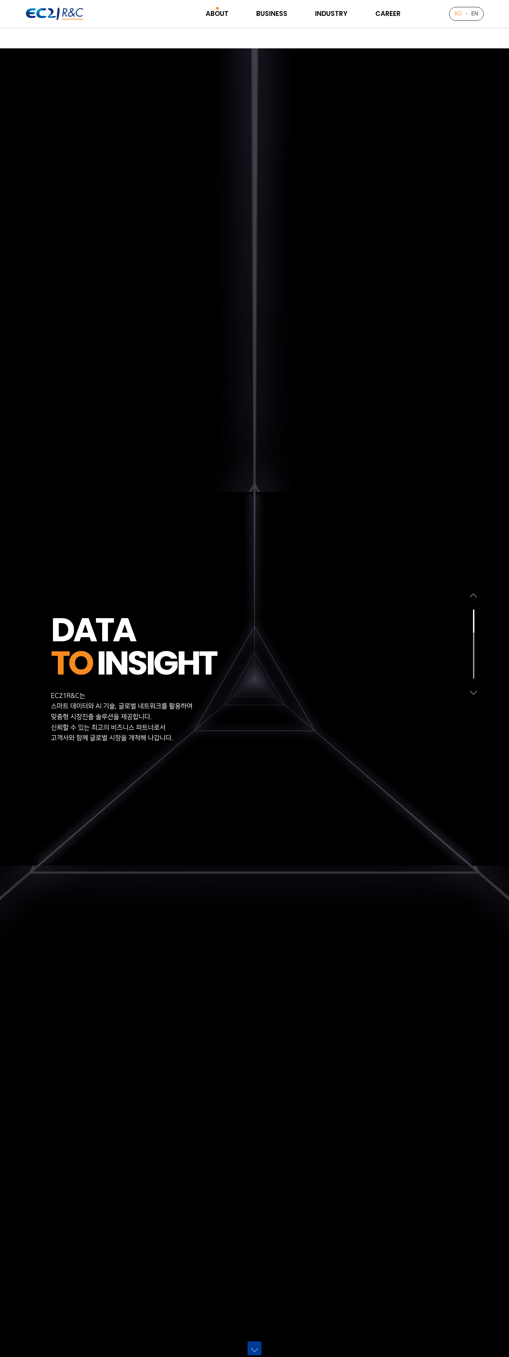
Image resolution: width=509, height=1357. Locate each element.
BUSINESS (271, 13)
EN (474, 14)
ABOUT (217, 13)
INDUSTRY (331, 13)
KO (458, 14)
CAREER (388, 13)
